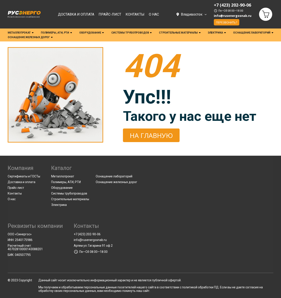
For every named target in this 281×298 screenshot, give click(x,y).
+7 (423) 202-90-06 (87, 234)
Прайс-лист (110, 14)
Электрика (215, 32)
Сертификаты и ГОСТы (24, 176)
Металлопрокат (19, 32)
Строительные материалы (178, 32)
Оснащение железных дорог (29, 37)
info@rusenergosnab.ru (232, 15)
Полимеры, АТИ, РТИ (55, 32)
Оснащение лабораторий (251, 32)
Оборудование (90, 32)
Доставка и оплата (76, 14)
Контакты (135, 14)
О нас (154, 14)
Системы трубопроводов (130, 32)
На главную (151, 135)
